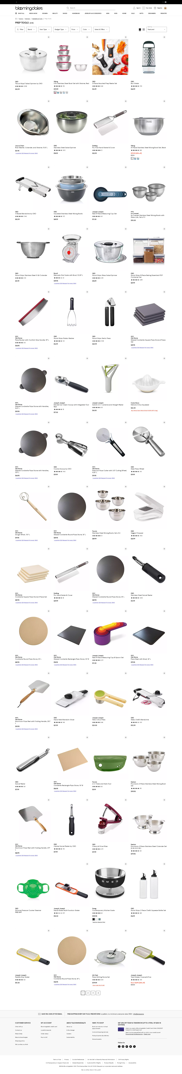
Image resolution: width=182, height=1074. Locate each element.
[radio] (55, 92)
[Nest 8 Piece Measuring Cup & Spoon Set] (110, 629)
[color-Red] (55, 92)
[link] (33, 85)
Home (21, 19)
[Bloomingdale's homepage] (16, 19)
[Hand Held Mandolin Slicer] (72, 691)
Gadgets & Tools (37, 19)
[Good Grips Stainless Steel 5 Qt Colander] (33, 248)
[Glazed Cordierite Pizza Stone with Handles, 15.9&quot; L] (33, 376)
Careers (69, 1032)
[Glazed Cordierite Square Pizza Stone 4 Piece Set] (149, 312)
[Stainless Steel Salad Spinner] (72, 121)
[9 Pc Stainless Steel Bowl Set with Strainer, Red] (72, 57)
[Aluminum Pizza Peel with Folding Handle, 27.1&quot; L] (33, 818)
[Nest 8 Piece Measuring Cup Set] (110, 187)
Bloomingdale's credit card (49, 1025)
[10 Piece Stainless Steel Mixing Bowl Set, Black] (149, 121)
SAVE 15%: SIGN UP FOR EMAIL (51, 1013)
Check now (147, 1033)
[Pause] (165, 2)
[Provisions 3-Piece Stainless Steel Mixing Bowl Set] (149, 756)
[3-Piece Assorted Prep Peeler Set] (110, 57)
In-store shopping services (100, 1031)
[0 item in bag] (165, 8)
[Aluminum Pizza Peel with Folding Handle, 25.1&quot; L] (33, 691)
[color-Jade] (99, 918)
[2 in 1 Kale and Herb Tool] (110, 756)
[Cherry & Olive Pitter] (110, 818)
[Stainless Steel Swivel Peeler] (149, 567)
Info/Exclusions (138, 1013)
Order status (44, 1032)
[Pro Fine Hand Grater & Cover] (110, 121)
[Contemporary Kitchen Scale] (110, 882)
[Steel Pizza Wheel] (149, 441)
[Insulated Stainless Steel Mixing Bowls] (72, 187)
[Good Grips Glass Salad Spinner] (110, 248)
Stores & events (97, 1038)
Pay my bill (44, 1036)
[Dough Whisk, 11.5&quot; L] (33, 505)
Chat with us (19, 1025)
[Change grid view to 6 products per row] (144, 29)
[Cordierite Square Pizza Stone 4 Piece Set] (33, 567)
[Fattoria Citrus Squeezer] (149, 376)
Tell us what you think (21, 1043)
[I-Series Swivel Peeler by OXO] (72, 818)
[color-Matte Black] (94, 918)
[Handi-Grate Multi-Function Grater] (72, 882)
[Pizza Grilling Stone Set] (110, 949)
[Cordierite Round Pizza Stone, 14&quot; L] (72, 949)
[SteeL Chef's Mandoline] (149, 691)
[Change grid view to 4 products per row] (140, 29)
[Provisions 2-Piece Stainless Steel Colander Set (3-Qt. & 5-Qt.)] (149, 818)
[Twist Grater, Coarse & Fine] (149, 949)
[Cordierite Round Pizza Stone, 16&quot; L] (33, 629)
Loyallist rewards (46, 1029)
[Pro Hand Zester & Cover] (72, 567)
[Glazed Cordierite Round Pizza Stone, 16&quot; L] (72, 505)
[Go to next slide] (163, 2)
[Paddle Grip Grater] (33, 949)
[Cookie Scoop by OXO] (72, 441)
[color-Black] (61, 92)
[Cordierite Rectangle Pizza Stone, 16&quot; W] (72, 756)
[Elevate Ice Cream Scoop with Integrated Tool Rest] (72, 376)
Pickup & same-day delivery (100, 1034)
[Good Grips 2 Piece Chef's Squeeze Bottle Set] (149, 882)
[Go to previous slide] (16, 2)
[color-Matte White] (97, 918)
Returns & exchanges (21, 1036)
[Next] (49, 57)
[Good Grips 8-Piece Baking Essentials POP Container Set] (149, 248)
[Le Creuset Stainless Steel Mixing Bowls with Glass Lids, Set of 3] (149, 187)
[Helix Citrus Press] (110, 691)
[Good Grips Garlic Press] (110, 312)
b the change (70, 1029)
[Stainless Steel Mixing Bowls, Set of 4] (110, 505)
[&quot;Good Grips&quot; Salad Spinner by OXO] (33, 57)
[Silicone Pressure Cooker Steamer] (33, 882)
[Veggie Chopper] (149, 505)
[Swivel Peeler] (33, 756)
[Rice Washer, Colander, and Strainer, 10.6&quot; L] (33, 121)
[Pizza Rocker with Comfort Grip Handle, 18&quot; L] (33, 312)
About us (69, 1025)
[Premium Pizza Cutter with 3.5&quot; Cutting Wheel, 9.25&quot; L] (110, 441)
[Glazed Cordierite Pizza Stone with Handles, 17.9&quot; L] (33, 441)
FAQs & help (18, 1032)
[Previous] (18, 57)
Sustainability (71, 1036)
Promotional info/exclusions (134, 1033)
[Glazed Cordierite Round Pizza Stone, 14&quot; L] (110, 567)
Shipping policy (20, 1039)
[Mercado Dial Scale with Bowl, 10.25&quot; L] (72, 248)
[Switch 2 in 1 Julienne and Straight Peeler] (110, 376)
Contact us (18, 1029)
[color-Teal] (58, 92)
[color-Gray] (67, 92)
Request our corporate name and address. (110, 1065)
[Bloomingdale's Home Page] (29, 8)
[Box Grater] (149, 57)
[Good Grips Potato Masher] (72, 312)
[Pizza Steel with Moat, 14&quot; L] (149, 629)
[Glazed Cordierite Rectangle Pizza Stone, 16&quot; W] (72, 629)
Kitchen (27, 19)
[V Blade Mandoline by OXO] (33, 187)
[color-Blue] (64, 92)
